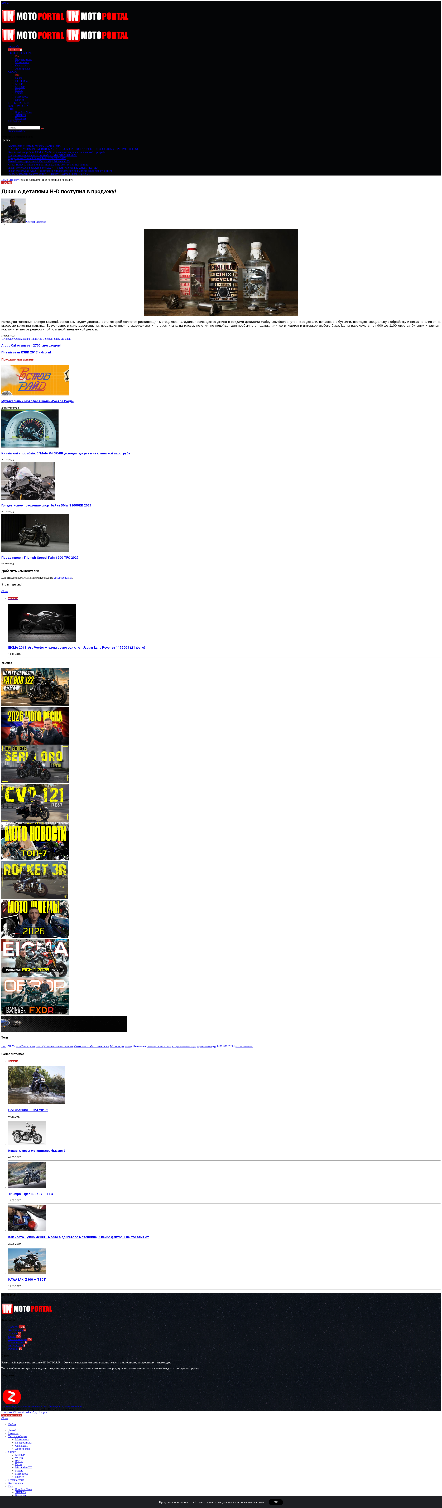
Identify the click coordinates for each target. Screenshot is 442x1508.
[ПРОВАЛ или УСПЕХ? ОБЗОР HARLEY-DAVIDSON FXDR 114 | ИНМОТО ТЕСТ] (35, 1014)
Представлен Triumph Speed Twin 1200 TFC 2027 (37, 158)
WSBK (19, 93)
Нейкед (128, 1046)
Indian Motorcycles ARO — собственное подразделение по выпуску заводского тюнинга (60, 170)
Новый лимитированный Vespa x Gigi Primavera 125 (39, 161)
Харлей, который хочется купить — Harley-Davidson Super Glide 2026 (49, 173)
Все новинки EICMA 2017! (28, 1110)
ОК (276, 1502)
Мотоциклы (22, 62)
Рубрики (13, 1348)
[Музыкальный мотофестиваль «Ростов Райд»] (35, 394)
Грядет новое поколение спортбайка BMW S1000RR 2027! (42, 155)
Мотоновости (99, 1046)
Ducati (25, 1046)
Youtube (12, 1333)
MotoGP (20, 87)
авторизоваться (63, 577)
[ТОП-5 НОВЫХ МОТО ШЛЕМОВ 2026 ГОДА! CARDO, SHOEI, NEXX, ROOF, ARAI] (35, 936)
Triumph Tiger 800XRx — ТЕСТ (31, 1194)
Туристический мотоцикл (185, 1047)
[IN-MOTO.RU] (65, 21)
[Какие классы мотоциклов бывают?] (27, 1143)
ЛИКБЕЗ (20, 115)
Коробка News (23, 112)
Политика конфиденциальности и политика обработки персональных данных (41, 1406)
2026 (18, 1046)
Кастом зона (18, 105)
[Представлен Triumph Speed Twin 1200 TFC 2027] (35, 550)
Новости (15, 49)
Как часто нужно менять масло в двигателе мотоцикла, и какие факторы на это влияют (78, 1237)
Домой (5, 179)
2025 (11, 1046)
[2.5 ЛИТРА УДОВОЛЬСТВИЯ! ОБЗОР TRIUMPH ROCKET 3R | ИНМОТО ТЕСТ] (34, 898)
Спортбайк (151, 1047)
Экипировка (22, 68)
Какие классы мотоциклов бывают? (36, 1151)
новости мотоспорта (244, 1047)
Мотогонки (81, 1046)
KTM (32, 1046)
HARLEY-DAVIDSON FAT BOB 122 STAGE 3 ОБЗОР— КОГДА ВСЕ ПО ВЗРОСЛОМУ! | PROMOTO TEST (73, 148)
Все (17, 56)
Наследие (20, 118)
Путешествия (19, 102)
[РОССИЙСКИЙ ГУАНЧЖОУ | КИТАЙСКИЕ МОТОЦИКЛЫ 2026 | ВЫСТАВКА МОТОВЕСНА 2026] (35, 743)
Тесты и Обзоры (165, 1046)
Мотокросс (21, 96)
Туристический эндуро (206, 1046)
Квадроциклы (23, 59)
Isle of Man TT (23, 81)
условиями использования (239, 1502)
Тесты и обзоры (20, 53)
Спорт (13, 71)
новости (226, 1045)
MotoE (19, 84)
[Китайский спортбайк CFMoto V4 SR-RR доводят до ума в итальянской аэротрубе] (30, 446)
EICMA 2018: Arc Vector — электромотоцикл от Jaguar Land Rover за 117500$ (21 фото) (76, 647)
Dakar (18, 77)
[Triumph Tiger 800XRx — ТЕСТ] (27, 1187)
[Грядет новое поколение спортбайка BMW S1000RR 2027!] (28, 498)
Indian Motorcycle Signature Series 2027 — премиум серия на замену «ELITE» (53, 167)
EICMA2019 (15, 1345)
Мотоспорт (117, 1046)
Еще (11, 109)
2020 (3, 1046)
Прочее (19, 99)
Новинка (139, 1046)
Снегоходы (21, 65)
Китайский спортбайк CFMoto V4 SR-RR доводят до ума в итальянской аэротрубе (57, 152)
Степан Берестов (36, 221)
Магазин (15, 121)
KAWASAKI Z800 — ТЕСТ (27, 1279)
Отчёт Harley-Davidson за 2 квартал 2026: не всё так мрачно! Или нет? (49, 164)
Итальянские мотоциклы (58, 1046)
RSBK (19, 90)
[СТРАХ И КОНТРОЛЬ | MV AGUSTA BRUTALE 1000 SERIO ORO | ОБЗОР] (35, 782)
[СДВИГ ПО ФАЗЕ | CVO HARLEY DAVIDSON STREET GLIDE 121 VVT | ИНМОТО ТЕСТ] (35, 820)
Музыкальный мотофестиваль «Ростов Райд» (35, 145)
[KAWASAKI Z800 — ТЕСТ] (27, 1272)
